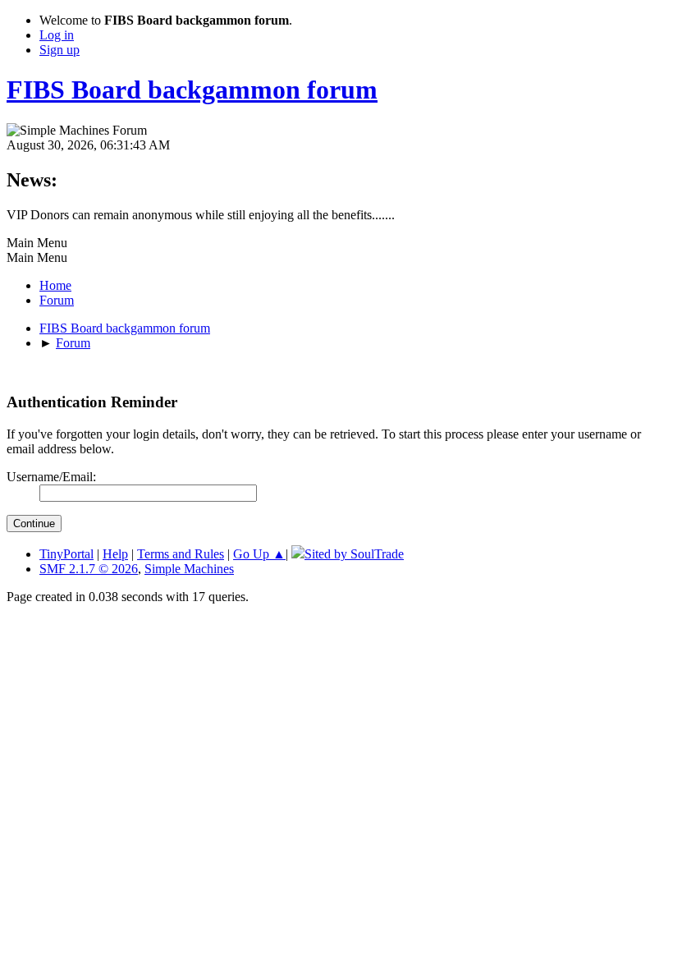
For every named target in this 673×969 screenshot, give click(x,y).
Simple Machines (189, 569)
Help (115, 554)
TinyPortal (66, 554)
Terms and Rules (180, 554)
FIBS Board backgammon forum (192, 89)
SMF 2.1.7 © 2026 (88, 569)
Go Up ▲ (259, 554)
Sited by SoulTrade (354, 554)
